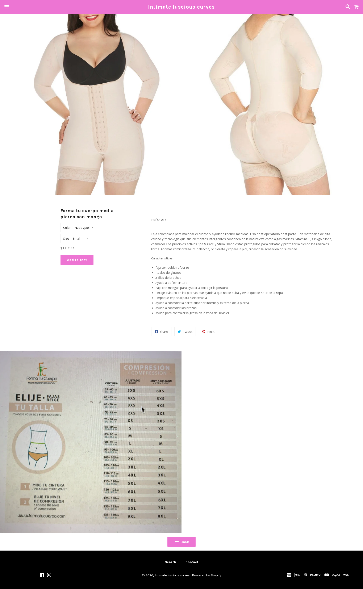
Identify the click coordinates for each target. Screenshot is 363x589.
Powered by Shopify (206, 575)
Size (66, 238)
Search (170, 562)
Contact (191, 562)
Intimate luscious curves (181, 7)
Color (67, 227)
